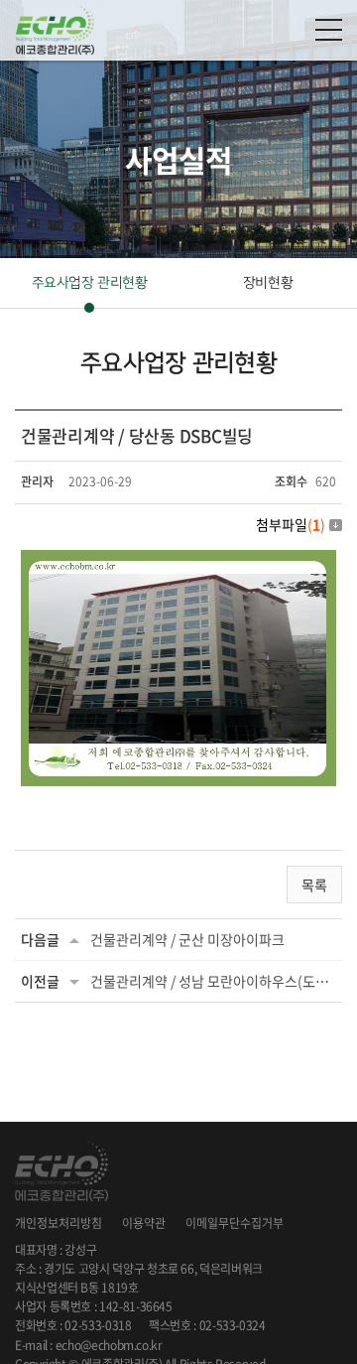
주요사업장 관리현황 (90, 282)
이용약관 (144, 1223)
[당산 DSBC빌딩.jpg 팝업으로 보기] (178, 562)
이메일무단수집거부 (234, 1223)
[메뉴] (328, 30)
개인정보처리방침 (58, 1223)
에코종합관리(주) (54, 30)
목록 (314, 884)
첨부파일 (290, 524)
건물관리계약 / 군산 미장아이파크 (187, 939)
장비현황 (268, 282)
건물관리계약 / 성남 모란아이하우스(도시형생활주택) (213, 981)
